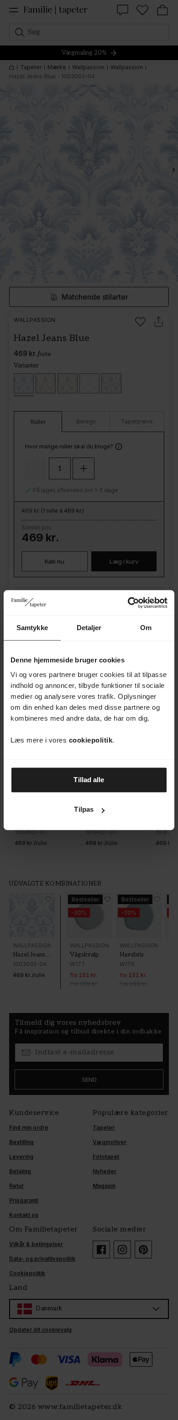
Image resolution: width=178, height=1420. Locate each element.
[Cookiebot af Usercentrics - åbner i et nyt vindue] (128, 603)
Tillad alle (88, 780)
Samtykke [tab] (32, 627)
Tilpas (84, 809)
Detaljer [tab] (89, 627)
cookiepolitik (91, 740)
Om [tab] (146, 627)
